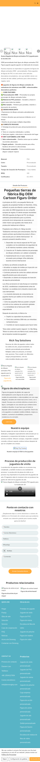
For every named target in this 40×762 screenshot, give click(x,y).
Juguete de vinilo (26, 613)
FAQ (3, 632)
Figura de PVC (25, 616)
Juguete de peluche (27, 632)
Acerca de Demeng (9, 639)
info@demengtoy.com (9, 684)
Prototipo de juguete (27, 609)
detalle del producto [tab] (20, 185)
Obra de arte (6, 616)
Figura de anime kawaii (29, 591)
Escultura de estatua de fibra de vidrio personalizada (28, 738)
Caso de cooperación (9, 628)
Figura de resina (26, 620)
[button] (37, 373)
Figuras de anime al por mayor (10, 594)
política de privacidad (9, 754)
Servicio (4, 624)
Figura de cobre (25, 639)
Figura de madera (26, 636)
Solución (5, 620)
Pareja (4, 613)
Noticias (4, 636)
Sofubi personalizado (27, 723)
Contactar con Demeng (10, 643)
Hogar (4, 609)
